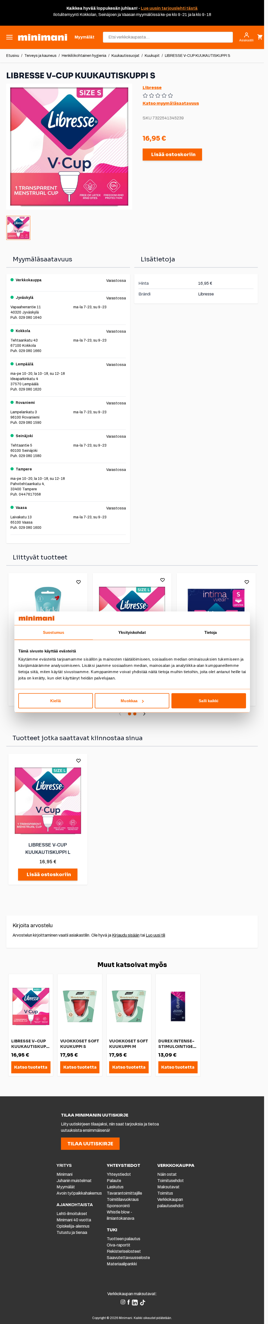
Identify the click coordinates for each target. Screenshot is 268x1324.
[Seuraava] (144, 713)
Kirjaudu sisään (125, 935)
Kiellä (55, 701)
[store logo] (42, 37)
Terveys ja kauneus (40, 56)
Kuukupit (152, 56)
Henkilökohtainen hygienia (84, 56)
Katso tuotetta (30, 1067)
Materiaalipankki (122, 1264)
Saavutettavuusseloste (128, 1257)
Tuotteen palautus (124, 1239)
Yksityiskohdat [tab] (132, 632)
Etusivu (12, 56)
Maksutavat (168, 1187)
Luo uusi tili (155, 935)
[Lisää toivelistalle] (78, 582)
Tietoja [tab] (210, 632)
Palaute (114, 1180)
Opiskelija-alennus (73, 1226)
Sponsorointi (118, 1206)
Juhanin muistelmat (74, 1180)
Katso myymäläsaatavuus (171, 103)
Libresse (152, 87)
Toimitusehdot (170, 1180)
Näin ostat (167, 1174)
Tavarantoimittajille (124, 1193)
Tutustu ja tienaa (72, 1232)
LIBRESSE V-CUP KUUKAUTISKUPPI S (197, 56)
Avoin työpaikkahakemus (79, 1193)
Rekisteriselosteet (124, 1251)
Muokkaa (129, 701)
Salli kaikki (208, 701)
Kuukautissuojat (125, 56)
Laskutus (115, 1187)
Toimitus (165, 1193)
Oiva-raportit (118, 1245)
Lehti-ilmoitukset (72, 1213)
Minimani (64, 1174)
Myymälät (66, 1187)
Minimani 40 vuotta (74, 1220)
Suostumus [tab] (53, 632)
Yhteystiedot (119, 1174)
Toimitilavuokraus (123, 1199)
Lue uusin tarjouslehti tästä (169, 8)
